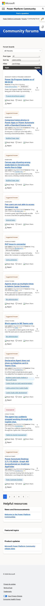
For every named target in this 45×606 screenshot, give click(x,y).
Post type (7, 56)
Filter (5, 64)
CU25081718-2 (19, 171)
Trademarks (8, 591)
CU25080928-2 (19, 426)
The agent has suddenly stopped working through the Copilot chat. (18, 419)
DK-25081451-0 (19, 248)
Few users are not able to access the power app (19, 205)
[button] (43, 8)
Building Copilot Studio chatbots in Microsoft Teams (17, 379)
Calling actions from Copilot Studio (17, 388)
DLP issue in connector (15, 244)
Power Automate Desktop (14, 480)
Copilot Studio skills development (16, 393)
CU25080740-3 (19, 370)
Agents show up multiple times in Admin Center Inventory (19, 285)
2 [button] (25, 211)
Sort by (6, 60)
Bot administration (12, 299)
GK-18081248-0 (19, 211)
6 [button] (19, 86)
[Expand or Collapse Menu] (3, 8)
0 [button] (24, 129)
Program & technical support (15, 96)
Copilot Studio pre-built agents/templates (19, 383)
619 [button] (20, 290)
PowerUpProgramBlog (11, 86)
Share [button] (31, 100)
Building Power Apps (12, 138)
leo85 (16, 290)
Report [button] (9, 103)
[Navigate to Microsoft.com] (8, 3)
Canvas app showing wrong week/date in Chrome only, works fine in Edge (17, 165)
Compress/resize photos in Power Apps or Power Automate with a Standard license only (19, 122)
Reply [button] (12, 100)
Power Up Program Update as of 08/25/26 (19, 80)
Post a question (22, 13)
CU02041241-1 (19, 129)
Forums (24, 19)
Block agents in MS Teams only (19, 323)
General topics (10, 220)
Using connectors (11, 260)
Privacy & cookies (10, 584)
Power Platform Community (21, 8)
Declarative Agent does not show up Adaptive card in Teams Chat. (17, 363)
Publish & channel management (16, 435)
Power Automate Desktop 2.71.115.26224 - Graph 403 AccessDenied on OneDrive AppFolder (17, 463)
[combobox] (22, 51)
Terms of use (8, 588)
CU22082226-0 (19, 471)
